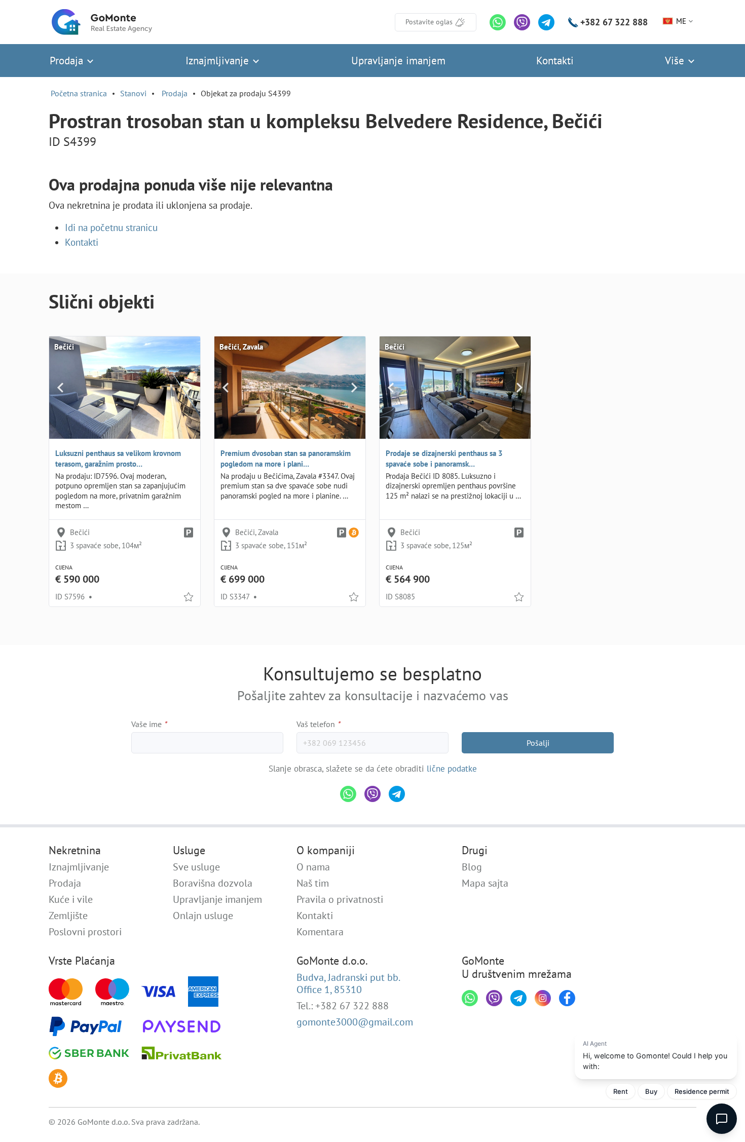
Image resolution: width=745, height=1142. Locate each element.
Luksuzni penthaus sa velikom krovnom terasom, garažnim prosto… (118, 458)
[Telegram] (546, 22)
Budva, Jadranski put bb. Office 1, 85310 (348, 983)
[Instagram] (543, 998)
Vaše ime (149, 724)
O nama (313, 867)
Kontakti (555, 60)
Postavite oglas (429, 21)
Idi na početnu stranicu (111, 227)
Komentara (320, 932)
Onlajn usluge (203, 915)
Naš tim (312, 883)
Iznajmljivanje (218, 60)
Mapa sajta (485, 883)
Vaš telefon (318, 724)
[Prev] (60, 387)
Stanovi (133, 93)
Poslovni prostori (85, 932)
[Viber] (522, 22)
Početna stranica (79, 93)
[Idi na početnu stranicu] (102, 22)
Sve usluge (196, 867)
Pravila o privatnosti (339, 899)
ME (681, 21)
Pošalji (538, 743)
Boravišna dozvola (212, 883)
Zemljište (68, 915)
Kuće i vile (71, 899)
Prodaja (68, 60)
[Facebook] (567, 998)
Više (676, 60)
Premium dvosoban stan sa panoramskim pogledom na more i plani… (285, 458)
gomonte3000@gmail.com (354, 1022)
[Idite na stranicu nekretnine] (124, 387)
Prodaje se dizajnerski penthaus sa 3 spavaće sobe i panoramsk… (444, 458)
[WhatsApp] (498, 22)
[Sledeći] (188, 387)
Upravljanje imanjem (398, 60)
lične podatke (452, 768)
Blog (472, 867)
